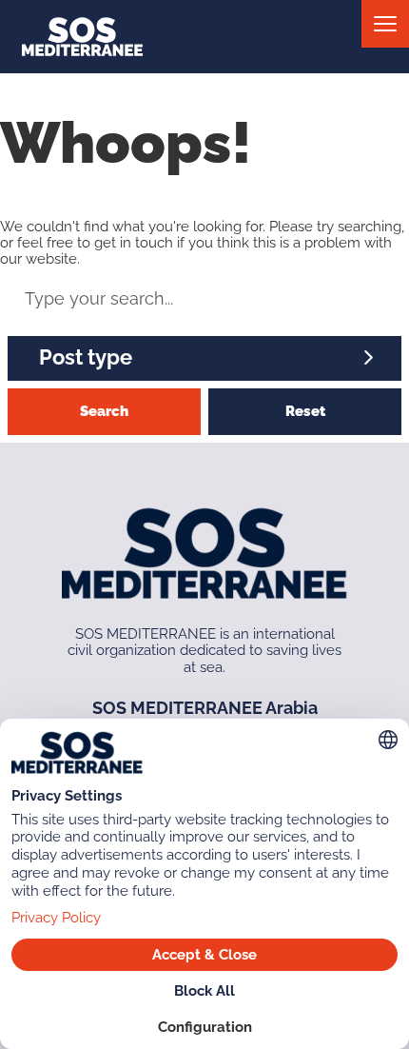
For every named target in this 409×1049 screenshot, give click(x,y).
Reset (305, 411)
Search (104, 411)
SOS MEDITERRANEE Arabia (205, 708)
